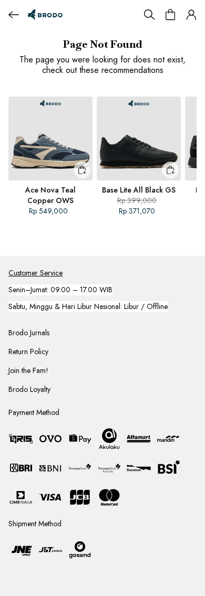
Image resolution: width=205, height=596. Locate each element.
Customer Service (35, 273)
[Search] (149, 14)
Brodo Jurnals (28, 332)
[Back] (13, 14)
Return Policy (28, 351)
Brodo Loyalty (29, 389)
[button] (191, 14)
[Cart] (170, 14)
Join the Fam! (28, 370)
